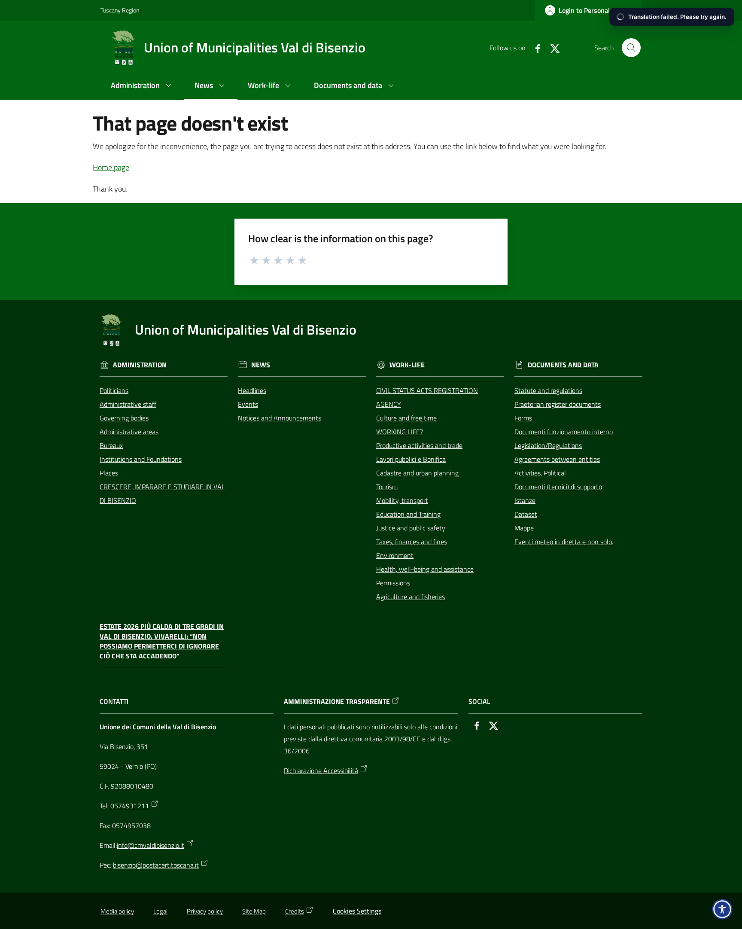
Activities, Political (540, 473)
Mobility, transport (402, 500)
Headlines (252, 390)
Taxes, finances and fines (411, 541)
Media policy (117, 911)
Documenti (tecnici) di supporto (558, 486)
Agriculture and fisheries (410, 596)
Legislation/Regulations (548, 445)
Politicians (114, 390)
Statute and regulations (548, 390)
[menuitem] (142, 86)
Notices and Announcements (279, 418)
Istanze (524, 500)
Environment (395, 555)
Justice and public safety (410, 528)
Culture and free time (406, 418)
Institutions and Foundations (141, 459)
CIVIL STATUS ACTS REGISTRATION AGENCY (427, 397)
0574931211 (129, 806)
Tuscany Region (119, 10)
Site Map (254, 911)
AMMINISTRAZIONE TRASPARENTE (337, 702)
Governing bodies (124, 418)
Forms (523, 418)
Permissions (393, 583)
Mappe (524, 528)
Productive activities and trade (419, 445)
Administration (140, 365)
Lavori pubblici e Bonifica (411, 459)
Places (109, 473)
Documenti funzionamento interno (563, 431)
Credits (294, 911)
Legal (160, 911)
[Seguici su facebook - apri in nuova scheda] (534, 48)
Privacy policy (205, 911)
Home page (111, 167)
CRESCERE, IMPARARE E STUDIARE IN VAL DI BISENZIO (162, 493)
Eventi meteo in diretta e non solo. (563, 541)
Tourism (387, 486)
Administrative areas (129, 431)
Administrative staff (128, 404)
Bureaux (111, 445)
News (260, 365)
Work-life (407, 365)
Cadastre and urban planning (417, 473)
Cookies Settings (357, 911)
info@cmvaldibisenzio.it (150, 845)
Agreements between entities (557, 459)
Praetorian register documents (557, 404)
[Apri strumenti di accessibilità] (722, 909)
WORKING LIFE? (399, 431)
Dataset (525, 514)
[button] (631, 47)
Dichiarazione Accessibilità (321, 770)
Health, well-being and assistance (425, 569)
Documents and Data (563, 365)
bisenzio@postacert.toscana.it (156, 865)
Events (248, 404)
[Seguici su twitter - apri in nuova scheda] (551, 48)
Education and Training (408, 514)
